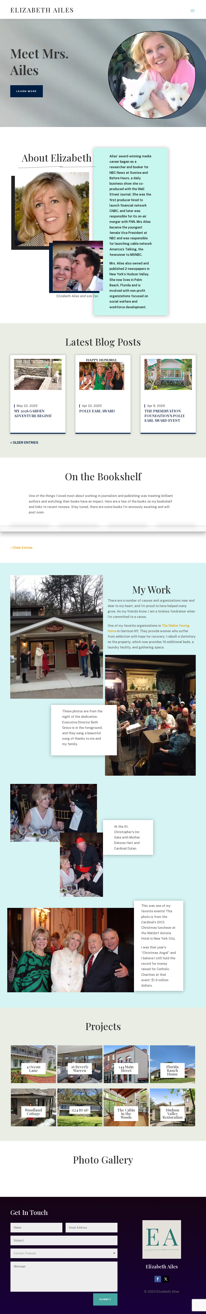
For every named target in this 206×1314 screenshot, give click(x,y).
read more (50, 429)
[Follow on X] (166, 1279)
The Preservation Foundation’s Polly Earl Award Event (164, 416)
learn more (26, 91)
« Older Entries (24, 442)
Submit (105, 1299)
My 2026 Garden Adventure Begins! (33, 413)
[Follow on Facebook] (157, 1279)
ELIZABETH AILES (42, 9)
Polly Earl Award (97, 411)
